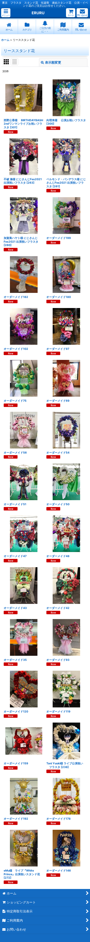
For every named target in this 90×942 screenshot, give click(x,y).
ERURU (38, 13)
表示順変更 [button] (53, 62)
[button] (5, 12)
